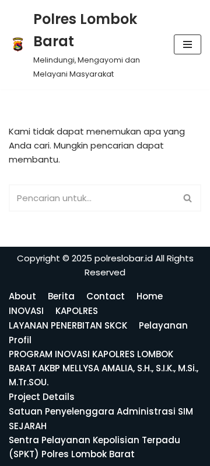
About (22, 296)
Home (149, 296)
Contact (105, 296)
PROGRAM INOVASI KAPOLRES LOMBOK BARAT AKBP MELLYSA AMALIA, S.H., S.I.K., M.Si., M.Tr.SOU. (103, 368)
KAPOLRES (76, 311)
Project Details (42, 397)
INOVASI (26, 311)
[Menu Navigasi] (187, 44)
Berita (61, 296)
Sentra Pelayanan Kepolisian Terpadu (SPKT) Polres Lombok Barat (94, 447)
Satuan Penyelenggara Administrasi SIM (101, 411)
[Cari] (188, 198)
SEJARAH (28, 426)
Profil (20, 340)
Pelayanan (163, 325)
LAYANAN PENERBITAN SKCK (68, 325)
